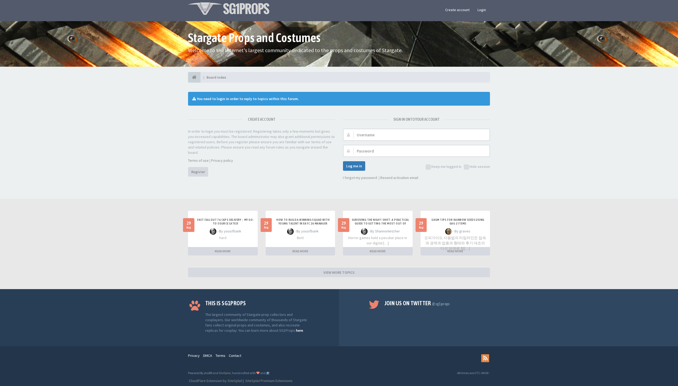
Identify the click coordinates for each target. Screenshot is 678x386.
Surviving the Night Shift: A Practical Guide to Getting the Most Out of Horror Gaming (380, 223)
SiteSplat (225, 373)
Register (198, 171)
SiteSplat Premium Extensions (268, 380)
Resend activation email (399, 177)
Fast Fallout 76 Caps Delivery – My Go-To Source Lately (225, 221)
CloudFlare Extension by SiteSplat (215, 380)
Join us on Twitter (417, 303)
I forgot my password (360, 177)
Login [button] (482, 9)
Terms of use (198, 160)
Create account (457, 9)
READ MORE (223, 251)
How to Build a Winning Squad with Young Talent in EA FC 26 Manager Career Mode (302, 223)
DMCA (207, 355)
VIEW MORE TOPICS (339, 272)
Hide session (480, 166)
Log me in (354, 166)
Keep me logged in (446, 166)
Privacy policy (222, 160)
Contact (235, 355)
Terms (220, 355)
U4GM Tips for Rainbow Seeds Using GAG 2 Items (457, 221)
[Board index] (194, 77)
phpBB (208, 373)
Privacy (194, 355)
